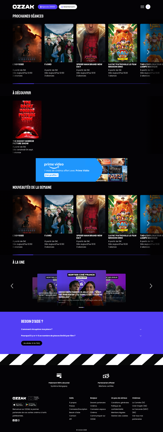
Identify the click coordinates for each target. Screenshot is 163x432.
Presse (72, 406)
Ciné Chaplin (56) (139, 406)
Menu (142, 6)
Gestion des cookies (119, 416)
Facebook (14, 420)
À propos (73, 402)
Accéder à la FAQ (31, 343)
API (70, 419)
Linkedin (16, 420)
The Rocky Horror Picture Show (23, 142)
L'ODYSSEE (18, 64)
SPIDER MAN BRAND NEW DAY (89, 65)
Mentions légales (118, 412)
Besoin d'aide (74, 412)
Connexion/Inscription (78, 409)
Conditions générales (120, 402)
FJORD (48, 64)
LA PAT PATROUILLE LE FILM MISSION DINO (122, 65)
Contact (72, 416)
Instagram (19, 420)
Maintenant (69, 6)
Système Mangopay (59, 386)
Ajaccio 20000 (48, 6)
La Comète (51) (138, 402)
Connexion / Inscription (148, 6)
